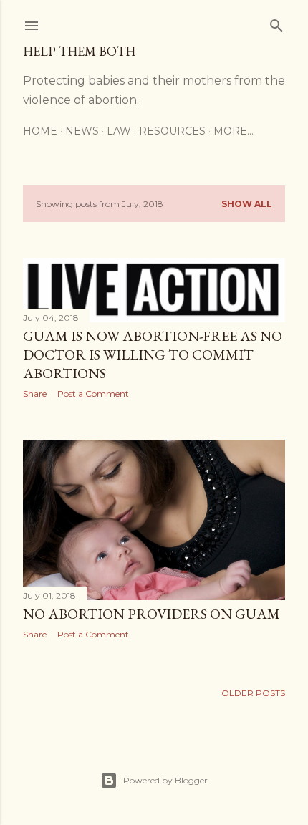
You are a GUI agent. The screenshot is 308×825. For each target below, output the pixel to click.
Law (119, 131)
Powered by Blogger (165, 780)
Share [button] (35, 393)
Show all (246, 203)
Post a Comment (93, 393)
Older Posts (253, 693)
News (82, 131)
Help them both (79, 51)
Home (40, 131)
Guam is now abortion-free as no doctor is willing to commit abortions (152, 354)
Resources (172, 131)
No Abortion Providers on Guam (151, 613)
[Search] (276, 23)
